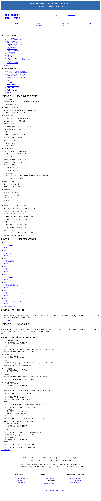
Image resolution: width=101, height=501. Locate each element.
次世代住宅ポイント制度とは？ (77, 478)
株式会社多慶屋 (11, 52)
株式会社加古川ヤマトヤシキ (14, 44)
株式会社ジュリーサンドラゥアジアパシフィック (20, 59)
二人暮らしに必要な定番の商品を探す (17, 72)
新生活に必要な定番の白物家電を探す (17, 71)
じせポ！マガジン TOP (49, 478)
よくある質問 (44, 490)
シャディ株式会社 (11, 38)
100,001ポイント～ (11, 92)
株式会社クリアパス (12, 49)
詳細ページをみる (5, 320)
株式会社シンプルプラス (13, 61)
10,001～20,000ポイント (13, 86)
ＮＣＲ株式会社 (11, 55)
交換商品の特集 (71, 15)
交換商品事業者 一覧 (23, 478)
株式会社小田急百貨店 (12, 42)
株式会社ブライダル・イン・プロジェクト (18, 58)
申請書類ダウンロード (75, 482)
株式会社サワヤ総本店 (12, 63)
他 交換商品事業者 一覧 (10, 65)
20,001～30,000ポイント (13, 87)
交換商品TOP (15, 24)
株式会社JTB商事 (11, 47)
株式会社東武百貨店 (12, 41)
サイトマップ (59, 490)
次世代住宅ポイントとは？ (40, 24)
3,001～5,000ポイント (12, 83)
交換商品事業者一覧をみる (8, 306)
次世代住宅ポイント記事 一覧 (51, 483)
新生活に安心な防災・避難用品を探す (17, 74)
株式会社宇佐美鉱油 (12, 53)
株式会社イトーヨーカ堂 (13, 46)
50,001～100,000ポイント (13, 90)
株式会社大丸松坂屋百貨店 (14, 39)
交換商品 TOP (21, 480)
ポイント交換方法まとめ (65, 24)
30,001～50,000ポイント (13, 89)
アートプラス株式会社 (12, 50)
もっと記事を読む (5, 450)
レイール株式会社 (11, 56)
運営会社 (52, 490)
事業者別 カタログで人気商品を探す (17, 77)
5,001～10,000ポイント (12, 84)
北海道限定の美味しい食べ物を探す (16, 75)
